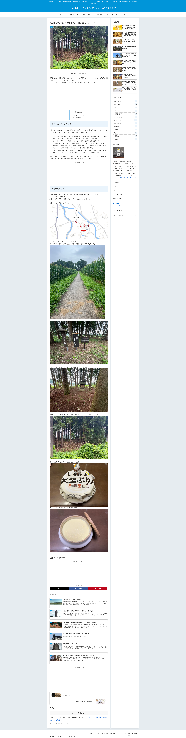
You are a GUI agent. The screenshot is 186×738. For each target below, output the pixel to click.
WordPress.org (117, 198)
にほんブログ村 (117, 205)
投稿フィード (117, 190)
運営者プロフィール (121, 733)
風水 (91, 733)
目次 (76, 112)
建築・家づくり (97, 733)
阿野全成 (63, 557)
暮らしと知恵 (105, 733)
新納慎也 (57, 557)
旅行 (52, 557)
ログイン (115, 187)
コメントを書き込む (78, 713)
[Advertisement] (79, 98)
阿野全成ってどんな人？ (79, 115)
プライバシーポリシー (132, 733)
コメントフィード (118, 194)
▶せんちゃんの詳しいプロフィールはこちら (124, 177)
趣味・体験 (112, 733)
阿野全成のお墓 (77, 117)
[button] (135, 215)
